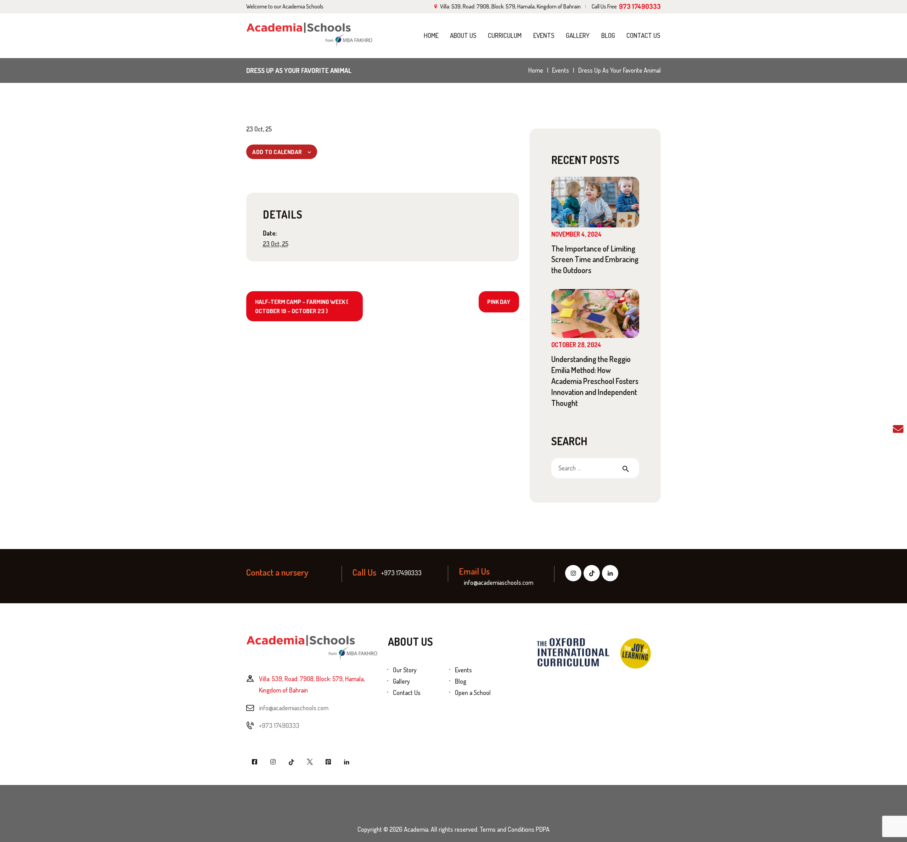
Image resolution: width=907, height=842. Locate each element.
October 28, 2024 (576, 345)
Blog (460, 681)
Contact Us (407, 692)
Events (560, 70)
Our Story (405, 670)
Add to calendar (277, 152)
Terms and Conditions (507, 829)
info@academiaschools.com (293, 708)
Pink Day (498, 301)
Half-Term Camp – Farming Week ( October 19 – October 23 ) (301, 306)
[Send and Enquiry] (898, 428)
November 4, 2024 (576, 234)
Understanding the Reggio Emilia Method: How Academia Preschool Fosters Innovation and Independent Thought (594, 380)
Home (535, 70)
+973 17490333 (279, 725)
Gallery (401, 681)
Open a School (473, 692)
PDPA (543, 829)
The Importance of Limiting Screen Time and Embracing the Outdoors (594, 259)
